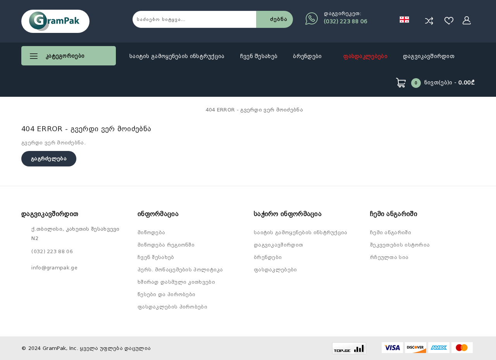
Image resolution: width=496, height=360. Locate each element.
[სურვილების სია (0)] (449, 20)
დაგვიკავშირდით (429, 56)
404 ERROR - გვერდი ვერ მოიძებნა (254, 110)
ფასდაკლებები (365, 56)
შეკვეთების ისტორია (400, 245)
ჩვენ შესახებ (259, 56)
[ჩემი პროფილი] (467, 20)
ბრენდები (308, 56)
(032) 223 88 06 (345, 21)
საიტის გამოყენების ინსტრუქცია (177, 56)
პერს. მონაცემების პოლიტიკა (180, 270)
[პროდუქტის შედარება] (429, 20)
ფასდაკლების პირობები (172, 307)
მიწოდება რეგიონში (166, 245)
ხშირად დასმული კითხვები (176, 282)
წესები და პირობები (166, 294)
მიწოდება (151, 232)
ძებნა (278, 19)
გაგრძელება (49, 158)
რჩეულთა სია (389, 257)
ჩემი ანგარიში (390, 232)
